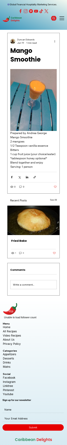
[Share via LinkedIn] (27, 177)
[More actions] (55, 41)
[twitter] (46, 11)
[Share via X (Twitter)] (19, 177)
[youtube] (36, 11)
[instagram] (26, 11)
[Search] (54, 18)
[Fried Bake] (33, 220)
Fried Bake (19, 241)
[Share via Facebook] (11, 177)
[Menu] (62, 18)
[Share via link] (34, 177)
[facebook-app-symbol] (20, 11)
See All (53, 199)
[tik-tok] (41, 11)
